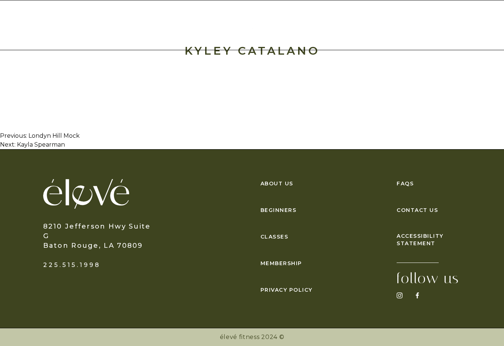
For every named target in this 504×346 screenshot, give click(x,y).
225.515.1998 (72, 264)
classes (274, 236)
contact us (417, 210)
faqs (405, 183)
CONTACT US (462, 24)
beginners (278, 210)
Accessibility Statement (420, 240)
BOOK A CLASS (393, 24)
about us (276, 183)
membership (281, 263)
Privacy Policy (286, 290)
